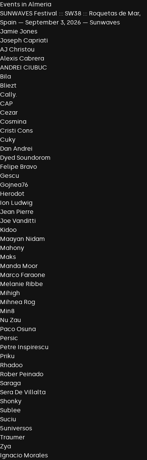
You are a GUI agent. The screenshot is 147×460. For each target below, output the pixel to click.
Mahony (12, 247)
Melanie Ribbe (21, 284)
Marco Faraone (22, 274)
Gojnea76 (14, 184)
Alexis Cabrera (22, 58)
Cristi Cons (16, 130)
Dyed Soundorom (25, 157)
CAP (6, 103)
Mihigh (10, 293)
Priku (7, 356)
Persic (9, 338)
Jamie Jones (18, 31)
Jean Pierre (17, 211)
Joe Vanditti (18, 220)
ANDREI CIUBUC (23, 67)
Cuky (7, 139)
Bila (5, 76)
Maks (8, 256)
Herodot (12, 193)
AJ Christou (17, 49)
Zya (5, 446)
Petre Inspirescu (24, 347)
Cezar (9, 112)
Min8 (7, 311)
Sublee (10, 410)
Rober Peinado (21, 374)
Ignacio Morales (24, 455)
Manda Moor (19, 265)
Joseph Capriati (24, 40)
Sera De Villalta (23, 392)
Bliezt (8, 85)
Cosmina (13, 121)
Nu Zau (10, 320)
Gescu (9, 175)
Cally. (8, 94)
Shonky (10, 401)
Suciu (8, 419)
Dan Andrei (16, 148)
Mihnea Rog (17, 302)
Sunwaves (105, 22)
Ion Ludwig (16, 202)
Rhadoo (11, 365)
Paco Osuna (18, 329)
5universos (16, 428)
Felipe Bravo (18, 166)
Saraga (10, 383)
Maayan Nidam (22, 238)
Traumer (12, 437)
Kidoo (8, 229)
